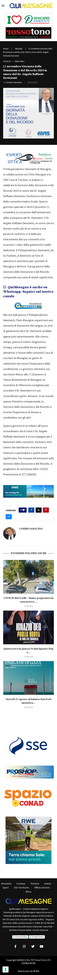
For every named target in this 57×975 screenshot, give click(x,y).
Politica (35, 883)
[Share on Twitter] (39, 510)
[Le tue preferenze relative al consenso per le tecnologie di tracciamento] (6, 969)
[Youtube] (41, 946)
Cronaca (20, 883)
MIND (36, 971)
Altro (28, 891)
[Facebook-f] (15, 946)
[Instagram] (24, 946)
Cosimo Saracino (14, 82)
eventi (47, 883)
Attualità (18, 48)
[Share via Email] (9, 516)
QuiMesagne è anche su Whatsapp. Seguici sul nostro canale (28, 291)
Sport (6, 887)
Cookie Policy (38, 937)
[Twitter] (33, 946)
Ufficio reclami (42, 887)
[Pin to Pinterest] (46, 510)
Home (5, 48)
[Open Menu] (3, 5)
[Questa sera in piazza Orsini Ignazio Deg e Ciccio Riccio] (28, 627)
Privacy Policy (21, 937)
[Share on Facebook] (31, 510)
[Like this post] (23, 510)
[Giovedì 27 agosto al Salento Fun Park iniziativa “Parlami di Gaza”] (28, 678)
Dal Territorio (21, 887)
